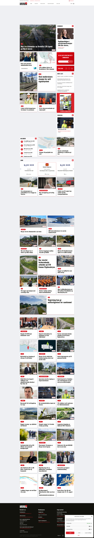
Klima (41, 487)
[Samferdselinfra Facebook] (63, 535)
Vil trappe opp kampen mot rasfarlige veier (28, 291)
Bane (40, 74)
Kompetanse (24, 331)
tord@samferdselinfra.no (61, 522)
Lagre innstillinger (88, 532)
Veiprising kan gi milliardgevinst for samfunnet (60, 301)
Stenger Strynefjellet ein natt (46, 153)
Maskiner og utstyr (43, 288)
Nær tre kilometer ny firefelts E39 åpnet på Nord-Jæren (36, 47)
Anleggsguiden (51, 3)
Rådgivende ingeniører (43, 190)
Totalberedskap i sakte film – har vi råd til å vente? (64, 43)
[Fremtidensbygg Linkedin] (72, 68)
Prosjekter (42, 3)
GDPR (78, 535)
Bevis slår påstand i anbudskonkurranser (26, 64)
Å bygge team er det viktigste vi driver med (65, 130)
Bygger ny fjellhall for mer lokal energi (65, 271)
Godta (70, 532)
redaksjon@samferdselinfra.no (25, 513)
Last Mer (47, 500)
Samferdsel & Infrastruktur (35, 0)
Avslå (79, 532)
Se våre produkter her (61, 526)
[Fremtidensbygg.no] (23, 4)
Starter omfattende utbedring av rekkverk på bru (64, 152)
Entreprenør (61, 376)
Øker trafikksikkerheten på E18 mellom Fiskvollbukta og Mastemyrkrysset (65, 290)
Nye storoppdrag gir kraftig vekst (46, 193)
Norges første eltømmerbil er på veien (31, 232)
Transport (23, 229)
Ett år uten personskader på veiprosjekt (46, 109)
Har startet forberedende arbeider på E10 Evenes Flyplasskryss (47, 263)
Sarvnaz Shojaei (41, 518)
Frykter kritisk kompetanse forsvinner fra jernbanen (28, 109)
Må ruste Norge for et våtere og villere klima (27, 251)
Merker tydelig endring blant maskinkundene (45, 291)
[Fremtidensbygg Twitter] (69, 68)
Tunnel (41, 150)
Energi (50, 228)
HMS (40, 106)
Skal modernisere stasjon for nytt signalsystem (45, 79)
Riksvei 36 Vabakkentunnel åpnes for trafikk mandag (65, 251)
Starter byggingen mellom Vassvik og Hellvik (46, 251)
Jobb (31, 3)
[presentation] (57, 34)
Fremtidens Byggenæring (24, 0)
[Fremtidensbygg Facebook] (66, 68)
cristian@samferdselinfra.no (62, 516)
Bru (59, 148)
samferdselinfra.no (29, 517)
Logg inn (58, 3)
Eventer (36, 3)
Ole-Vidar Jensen (41, 513)
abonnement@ (23, 517)
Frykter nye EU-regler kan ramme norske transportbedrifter (64, 192)
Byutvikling (42, 442)
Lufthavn (41, 400)
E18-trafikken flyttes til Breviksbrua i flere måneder (46, 68)
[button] (91, 516)
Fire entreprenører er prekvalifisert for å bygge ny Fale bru (28, 192)
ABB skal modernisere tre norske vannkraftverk (57, 231)
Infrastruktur (23, 248)
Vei (21, 43)
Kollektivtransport (43, 376)
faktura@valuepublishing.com (25, 528)
